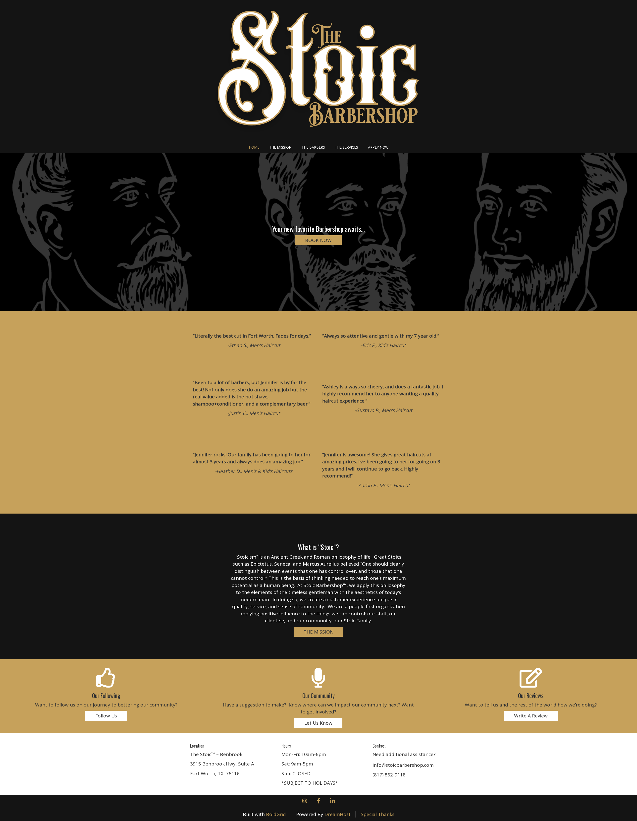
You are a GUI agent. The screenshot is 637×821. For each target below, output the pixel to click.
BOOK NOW (318, 240)
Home (254, 147)
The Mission (280, 147)
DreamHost (337, 814)
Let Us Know (318, 723)
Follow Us (106, 715)
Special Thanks (377, 814)
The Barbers (313, 147)
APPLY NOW (378, 147)
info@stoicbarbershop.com (403, 765)
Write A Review (531, 715)
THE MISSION (318, 632)
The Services (346, 147)
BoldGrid (276, 814)
